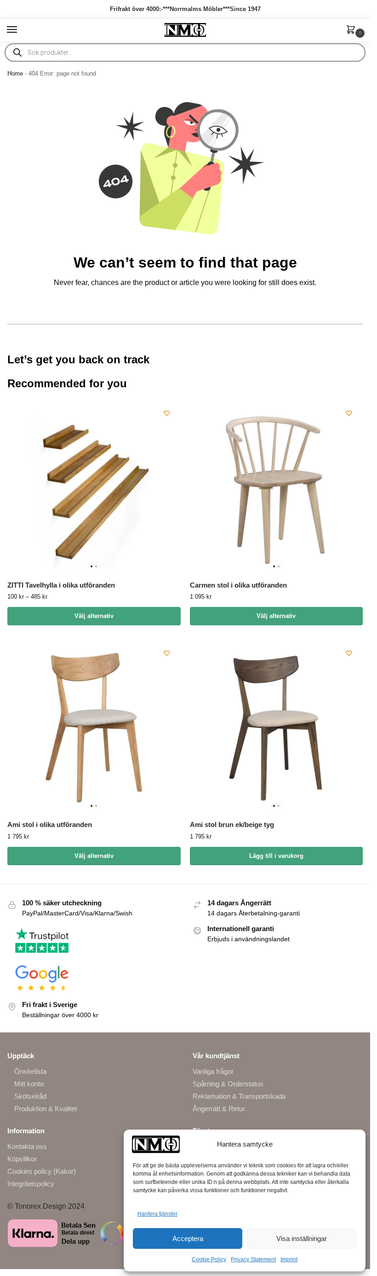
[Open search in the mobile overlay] (185, 52)
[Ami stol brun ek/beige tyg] (276, 726)
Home (15, 73)
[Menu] (20, 30)
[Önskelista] (167, 413)
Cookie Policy (209, 1259)
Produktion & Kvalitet (45, 1109)
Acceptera (187, 1238)
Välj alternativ (94, 615)
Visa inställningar (301, 1238)
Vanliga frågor (213, 1071)
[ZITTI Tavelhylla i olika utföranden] (94, 486)
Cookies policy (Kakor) (41, 1171)
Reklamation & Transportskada (239, 1096)
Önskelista (30, 1071)
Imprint (288, 1259)
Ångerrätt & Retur (219, 1109)
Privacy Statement (253, 1259)
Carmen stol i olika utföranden (238, 585)
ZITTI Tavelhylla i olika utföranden (61, 585)
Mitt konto (29, 1084)
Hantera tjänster (157, 1214)
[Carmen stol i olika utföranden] (276, 486)
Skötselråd (30, 1096)
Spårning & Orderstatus (228, 1084)
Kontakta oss (27, 1146)
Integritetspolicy (30, 1184)
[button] (352, 30)
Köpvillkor (22, 1159)
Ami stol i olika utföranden (49, 824)
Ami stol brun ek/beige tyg (232, 824)
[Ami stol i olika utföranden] (94, 726)
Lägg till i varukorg (276, 855)
